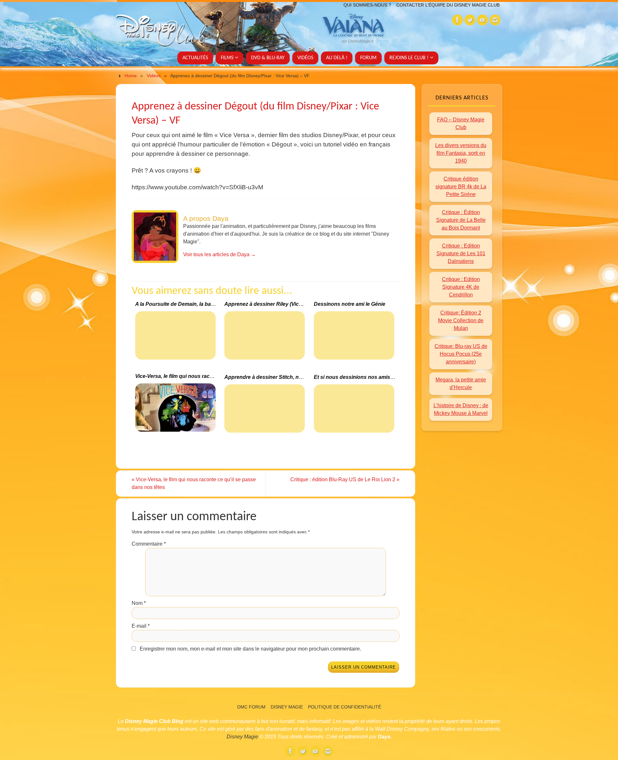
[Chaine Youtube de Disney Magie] (482, 19)
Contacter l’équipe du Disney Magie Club (448, 4)
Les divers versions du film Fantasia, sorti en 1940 (460, 153)
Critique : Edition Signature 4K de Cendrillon (461, 287)
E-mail (141, 626)
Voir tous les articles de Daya (219, 254)
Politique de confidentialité (344, 706)
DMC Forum (251, 706)
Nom (139, 603)
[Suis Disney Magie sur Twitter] (469, 19)
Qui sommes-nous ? (367, 4)
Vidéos (154, 75)
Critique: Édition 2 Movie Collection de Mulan (460, 320)
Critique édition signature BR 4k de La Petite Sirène (460, 186)
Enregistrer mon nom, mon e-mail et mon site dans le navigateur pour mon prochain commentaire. (250, 649)
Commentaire (149, 544)
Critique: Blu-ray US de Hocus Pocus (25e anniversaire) (461, 353)
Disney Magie (287, 706)
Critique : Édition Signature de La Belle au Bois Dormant (461, 220)
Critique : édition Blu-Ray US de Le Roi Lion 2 (344, 479)
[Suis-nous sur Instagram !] (495, 19)
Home (131, 75)
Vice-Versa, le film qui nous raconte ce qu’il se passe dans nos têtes (194, 483)
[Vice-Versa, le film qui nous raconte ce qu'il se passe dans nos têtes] (176, 410)
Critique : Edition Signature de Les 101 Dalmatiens (460, 253)
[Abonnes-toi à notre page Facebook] (457, 19)
